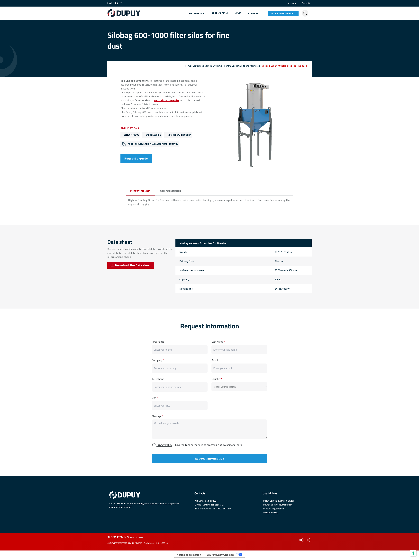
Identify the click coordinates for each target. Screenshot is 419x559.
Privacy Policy (164, 444)
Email (215, 360)
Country (216, 379)
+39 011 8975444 (223, 508)
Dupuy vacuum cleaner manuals (278, 500)
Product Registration (273, 508)
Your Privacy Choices (220, 554)
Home (188, 65)
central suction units (166, 100)
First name (159, 341)
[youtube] (301, 540)
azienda (292, 3)
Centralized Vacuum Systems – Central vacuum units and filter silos (226, 65)
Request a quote (136, 158)
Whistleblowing (270, 512)
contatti (306, 3)
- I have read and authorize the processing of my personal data (199, 444)
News (238, 13)
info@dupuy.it (204, 508)
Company (158, 360)
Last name (218, 341)
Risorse (253, 13)
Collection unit (170, 191)
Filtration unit (140, 191)
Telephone (158, 379)
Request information (209, 458)
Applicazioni (220, 13)
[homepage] (123, 13)
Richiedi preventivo (283, 13)
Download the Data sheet (133, 265)
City (155, 397)
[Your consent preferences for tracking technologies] (413, 553)
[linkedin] (308, 540)
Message (157, 416)
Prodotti (195, 13)
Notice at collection (189, 554)
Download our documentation (277, 504)
